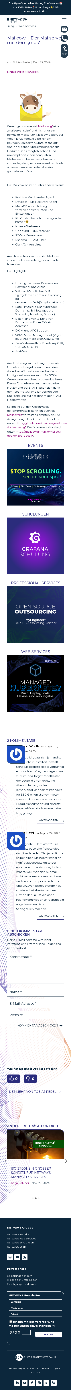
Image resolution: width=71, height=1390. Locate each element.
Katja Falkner (20, 1183)
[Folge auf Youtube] (17, 1257)
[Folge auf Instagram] (39, 1383)
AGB (58, 1368)
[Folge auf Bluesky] (24, 1383)
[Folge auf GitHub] (10, 1257)
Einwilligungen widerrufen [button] (22, 1284)
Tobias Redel (22, 62)
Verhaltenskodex (30, 1368)
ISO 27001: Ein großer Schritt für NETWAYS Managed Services (31, 1173)
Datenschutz (48, 1368)
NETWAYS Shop (16, 1246)
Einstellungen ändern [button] (19, 1275)
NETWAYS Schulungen (20, 1242)
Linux (11, 72)
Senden (49, 1334)
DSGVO (35, 1372)
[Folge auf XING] (46, 1383)
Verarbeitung (44, 1321)
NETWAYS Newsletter (24, 1295)
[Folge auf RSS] (24, 1257)
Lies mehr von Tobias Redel (32, 1091)
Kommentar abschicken (37, 1025)
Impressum (15, 1368)
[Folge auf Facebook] (32, 1383)
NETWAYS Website (18, 1234)
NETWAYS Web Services (21, 1238)
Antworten (48, 820)
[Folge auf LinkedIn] (17, 1383)
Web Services (28, 72)
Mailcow (44, 126)
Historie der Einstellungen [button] (22, 1279)
